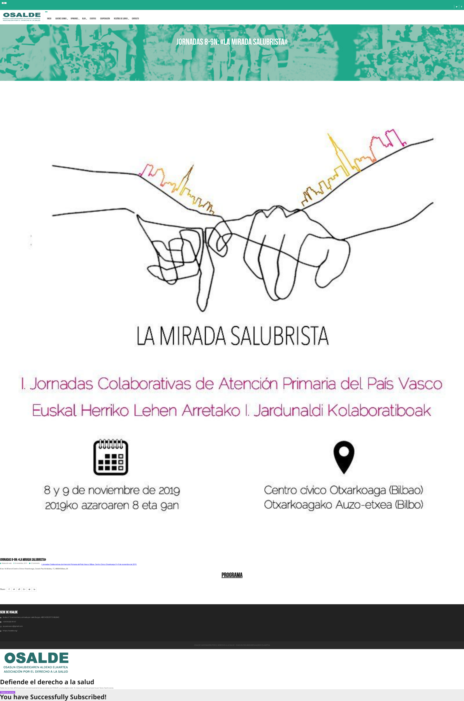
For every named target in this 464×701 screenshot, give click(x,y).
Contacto (135, 18)
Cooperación (105, 18)
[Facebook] (461, 6)
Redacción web (6, 563)
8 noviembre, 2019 (21, 563)
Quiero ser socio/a (7, 692)
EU (4, 3)
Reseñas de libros (121, 18)
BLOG (84, 18)
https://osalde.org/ (10, 631)
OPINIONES (74, 18)
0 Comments (35, 563)
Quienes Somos (61, 18)
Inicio (49, 18)
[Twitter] (456, 6)
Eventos (93, 18)
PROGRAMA (232, 575)
